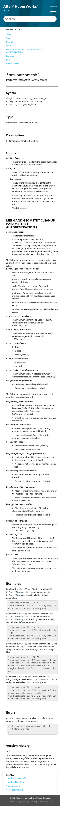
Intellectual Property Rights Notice (22, 802)
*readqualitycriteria (15, 782)
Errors (8, 60)
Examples (10, 56)
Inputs (9, 46)
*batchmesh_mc (13, 786)
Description (11, 42)
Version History (12, 63)
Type (8, 38)
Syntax (9, 34)
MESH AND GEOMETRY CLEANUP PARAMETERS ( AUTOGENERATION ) (25, 50)
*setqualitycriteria (14, 789)
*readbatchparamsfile (16, 778)
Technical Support (45, 802)
